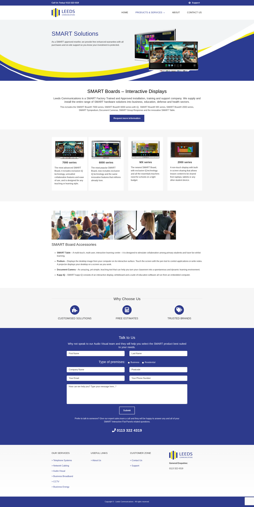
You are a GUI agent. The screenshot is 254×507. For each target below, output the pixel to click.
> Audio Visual (58, 471)
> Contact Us (136, 460)
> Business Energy (60, 487)
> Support (134, 466)
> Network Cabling (60, 466)
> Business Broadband (62, 476)
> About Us (96, 460)
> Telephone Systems (62, 460)
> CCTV (55, 481)
